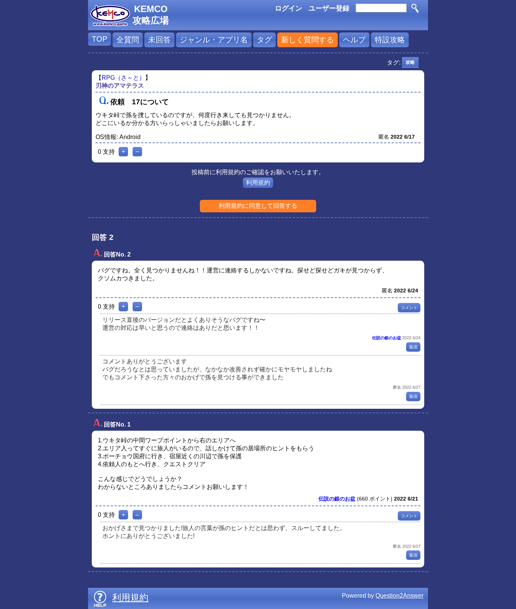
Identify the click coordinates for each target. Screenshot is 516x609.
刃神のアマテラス (120, 85)
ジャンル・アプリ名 (214, 40)
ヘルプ (354, 40)
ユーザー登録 (329, 8)
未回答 (159, 40)
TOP (99, 39)
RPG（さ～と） (123, 77)
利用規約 (258, 182)
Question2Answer (399, 595)
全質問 (127, 40)
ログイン (288, 8)
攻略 (410, 62)
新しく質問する (307, 40)
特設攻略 (390, 40)
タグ (264, 40)
